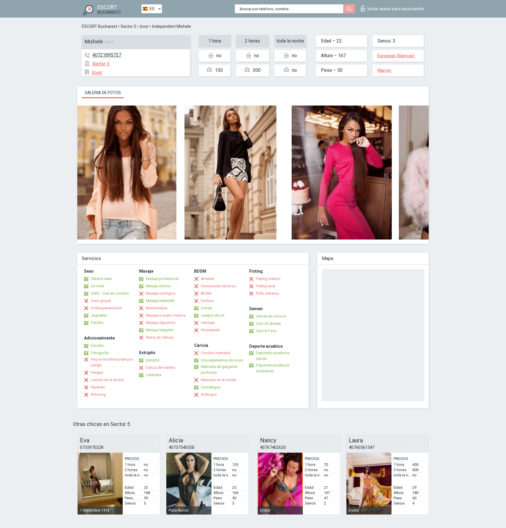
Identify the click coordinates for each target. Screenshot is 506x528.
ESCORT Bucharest (99, 26)
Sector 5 (128, 26)
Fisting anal (265, 286)
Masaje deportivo (160, 322)
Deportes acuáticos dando (272, 356)
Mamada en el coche (218, 380)
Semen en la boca (271, 316)
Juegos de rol (212, 315)
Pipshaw (98, 387)
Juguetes (99, 315)
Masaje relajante (159, 330)
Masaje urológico (160, 293)
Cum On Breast (268, 323)
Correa (206, 308)
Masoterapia (156, 308)
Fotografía (100, 353)
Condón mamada (215, 353)
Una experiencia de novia (222, 360)
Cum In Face (266, 331)
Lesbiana (153, 375)
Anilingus (209, 394)
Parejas (97, 372)
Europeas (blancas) (396, 55)
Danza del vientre (160, 367)
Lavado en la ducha (107, 380)
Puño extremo (267, 293)
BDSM (206, 293)
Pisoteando (210, 330)
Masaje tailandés (160, 300)
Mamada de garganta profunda (219, 369)
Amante (207, 278)
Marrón (384, 70)
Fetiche (97, 322)
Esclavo (207, 300)
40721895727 (106, 55)
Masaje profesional (162, 278)
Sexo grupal (101, 300)
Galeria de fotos (103, 92)
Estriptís (153, 360)
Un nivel (97, 286)
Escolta (97, 345)
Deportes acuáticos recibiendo (272, 368)
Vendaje (208, 322)
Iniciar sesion (395, 8)
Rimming (98, 394)
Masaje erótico (158, 286)
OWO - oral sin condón (110, 293)
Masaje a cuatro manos (165, 315)
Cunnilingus (210, 387)
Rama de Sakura (159, 337)
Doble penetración (106, 308)
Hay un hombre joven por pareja (112, 362)
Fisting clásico (268, 278)
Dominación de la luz (218, 286)
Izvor (144, 26)
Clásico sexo (101, 278)
